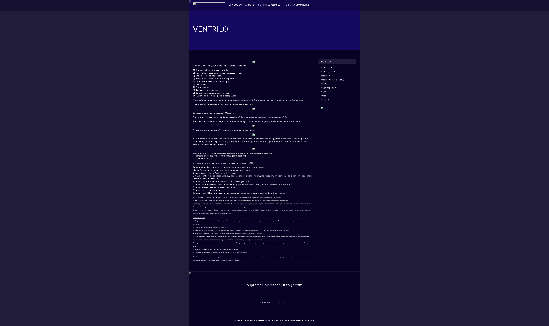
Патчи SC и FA (328, 71)
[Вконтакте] (266, 296)
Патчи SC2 (326, 67)
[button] (351, 5)
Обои (324, 95)
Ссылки (325, 99)
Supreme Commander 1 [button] (241, 5)
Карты (324, 83)
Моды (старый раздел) (332, 79)
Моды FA (325, 75)
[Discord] (283, 296)
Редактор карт (328, 87)
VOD (323, 91)
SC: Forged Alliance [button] (269, 5)
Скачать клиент (201, 65)
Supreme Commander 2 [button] (297, 5)
